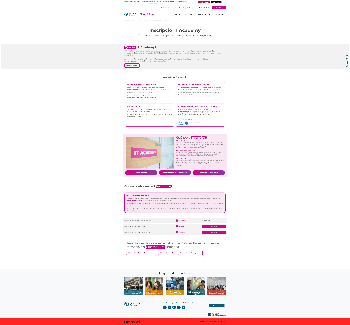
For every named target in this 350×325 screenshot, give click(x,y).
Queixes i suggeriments (219, 321)
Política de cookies (152, 3)
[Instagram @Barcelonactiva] (201, 8)
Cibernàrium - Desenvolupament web (141, 253)
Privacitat (179, 303)
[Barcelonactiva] (130, 14)
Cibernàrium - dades (167, 253)
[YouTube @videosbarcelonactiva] (208, 8)
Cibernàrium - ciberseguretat (190, 253)
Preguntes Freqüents (189, 8)
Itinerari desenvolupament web (175, 173)
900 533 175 (218, 305)
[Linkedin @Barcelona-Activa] (199, 8)
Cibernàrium (147, 14)
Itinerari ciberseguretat (209, 173)
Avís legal (171, 303)
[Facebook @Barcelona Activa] (206, 8)
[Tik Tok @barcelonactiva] (204, 8)
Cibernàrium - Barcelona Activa (132, 20)
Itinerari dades (141, 173)
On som (170, 8)
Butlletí (163, 8)
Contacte (177, 8)
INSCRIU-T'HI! (132, 66)
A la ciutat (164, 303)
